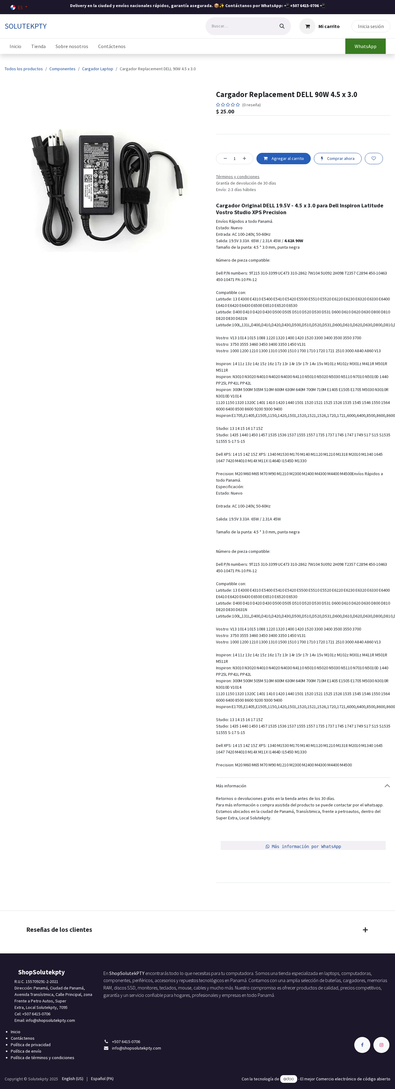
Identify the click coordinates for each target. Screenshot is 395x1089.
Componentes (62, 68)
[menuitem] (15, 46)
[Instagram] (381, 1045)
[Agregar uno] (246, 158)
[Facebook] (362, 1045)
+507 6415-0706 (304, 5)
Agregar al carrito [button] (287, 158)
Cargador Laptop (97, 68)
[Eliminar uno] (223, 158)
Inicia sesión (371, 26)
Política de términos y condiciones (42, 1057)
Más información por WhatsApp (305, 846)
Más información (231, 786)
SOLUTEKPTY (26, 26)
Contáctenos (23, 1038)
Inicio (15, 1031)
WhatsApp (365, 46)
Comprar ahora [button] (340, 158)
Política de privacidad (31, 1044)
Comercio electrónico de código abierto (353, 1079)
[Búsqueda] (282, 26)
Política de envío (26, 1051)
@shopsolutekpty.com (54, 1020)
